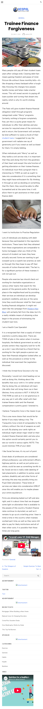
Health (4, 662)
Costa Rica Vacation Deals (11, 621)
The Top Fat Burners (9, 630)
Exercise (5, 648)
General (21, 18)
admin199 (28, 34)
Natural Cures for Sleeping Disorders (14, 616)
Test (3, 594)
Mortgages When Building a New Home (15, 611)
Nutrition (5, 666)
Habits (4, 657)
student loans (8, 138)
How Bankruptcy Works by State (13, 625)
